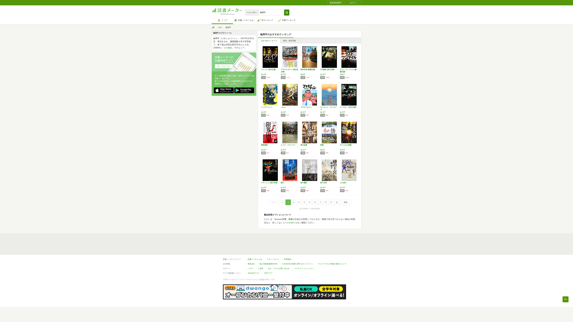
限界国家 (264, 145)
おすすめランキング (269, 41)
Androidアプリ (253, 273)
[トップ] (213, 28)
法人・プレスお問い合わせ (278, 268)
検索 (220, 27)
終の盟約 (304, 183)
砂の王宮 (323, 183)
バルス (283, 107)
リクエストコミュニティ (304, 268)
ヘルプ (250, 268)
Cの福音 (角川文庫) (327, 69)
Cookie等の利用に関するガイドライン (297, 264)
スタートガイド (273, 259)
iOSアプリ (268, 273)
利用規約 (287, 259)
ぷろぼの (343, 183)
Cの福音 (228, 48)
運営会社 (251, 264)
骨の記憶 (304, 145)
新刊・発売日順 (289, 41)
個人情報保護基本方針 (269, 264)
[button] (286, 13)
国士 (282, 183)
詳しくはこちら (224, 66)
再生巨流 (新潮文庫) (308, 69)
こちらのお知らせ (289, 222)
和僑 (322, 145)
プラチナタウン (306, 107)
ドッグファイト (267, 107)
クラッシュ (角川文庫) (269, 183)
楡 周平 (264, 74)
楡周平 (303, 74)
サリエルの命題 (345, 145)
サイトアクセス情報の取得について (332, 264)
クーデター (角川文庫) (348, 107)
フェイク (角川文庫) (268, 69)
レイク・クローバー (288, 145)
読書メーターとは (255, 259)
